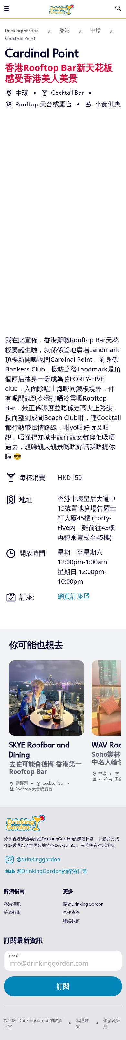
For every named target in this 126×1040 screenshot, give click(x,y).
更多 (68, 891)
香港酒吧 (12, 904)
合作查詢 (71, 912)
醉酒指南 (14, 891)
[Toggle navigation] (6, 9)
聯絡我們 (71, 921)
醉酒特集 (12, 912)
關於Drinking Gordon (83, 904)
